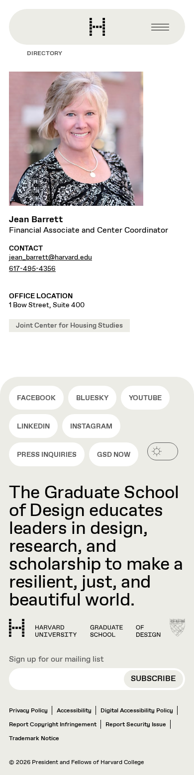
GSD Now (113, 454)
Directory (44, 54)
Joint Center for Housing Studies (69, 325)
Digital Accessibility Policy (136, 711)
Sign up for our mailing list (56, 659)
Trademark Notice (34, 739)
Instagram (91, 426)
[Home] (85, 628)
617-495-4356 (32, 268)
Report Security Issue (135, 725)
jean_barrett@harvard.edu (50, 257)
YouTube (145, 398)
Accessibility (74, 711)
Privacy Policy (28, 711)
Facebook (36, 398)
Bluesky (92, 398)
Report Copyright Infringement (53, 725)
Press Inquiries (47, 454)
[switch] (162, 451)
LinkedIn (33, 426)
